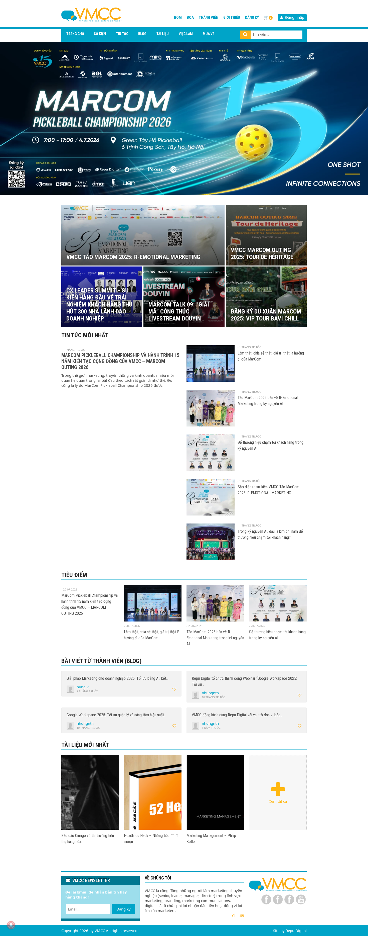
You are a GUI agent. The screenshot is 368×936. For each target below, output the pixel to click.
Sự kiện (100, 34)
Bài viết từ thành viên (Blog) (101, 661)
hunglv (83, 686)
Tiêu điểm (74, 575)
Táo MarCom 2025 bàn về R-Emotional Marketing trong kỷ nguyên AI (215, 638)
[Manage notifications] (11, 925)
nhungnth (210, 692)
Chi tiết (238, 915)
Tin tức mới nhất (84, 335)
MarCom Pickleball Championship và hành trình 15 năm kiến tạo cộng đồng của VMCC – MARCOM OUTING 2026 (120, 361)
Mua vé (208, 34)
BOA (190, 17)
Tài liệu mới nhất (85, 745)
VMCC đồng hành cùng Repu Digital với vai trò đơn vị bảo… (237, 714)
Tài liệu (162, 34)
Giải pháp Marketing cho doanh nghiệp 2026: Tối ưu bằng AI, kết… (117, 678)
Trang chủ (75, 34)
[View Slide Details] (184, 118)
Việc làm (186, 34)
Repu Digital (296, 930)
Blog (142, 34)
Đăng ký (252, 17)
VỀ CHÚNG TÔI (158, 877)
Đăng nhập (293, 17)
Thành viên (208, 17)
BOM (178, 17)
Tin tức (122, 34)
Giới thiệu (231, 17)
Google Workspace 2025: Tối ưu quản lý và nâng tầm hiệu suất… (116, 714)
